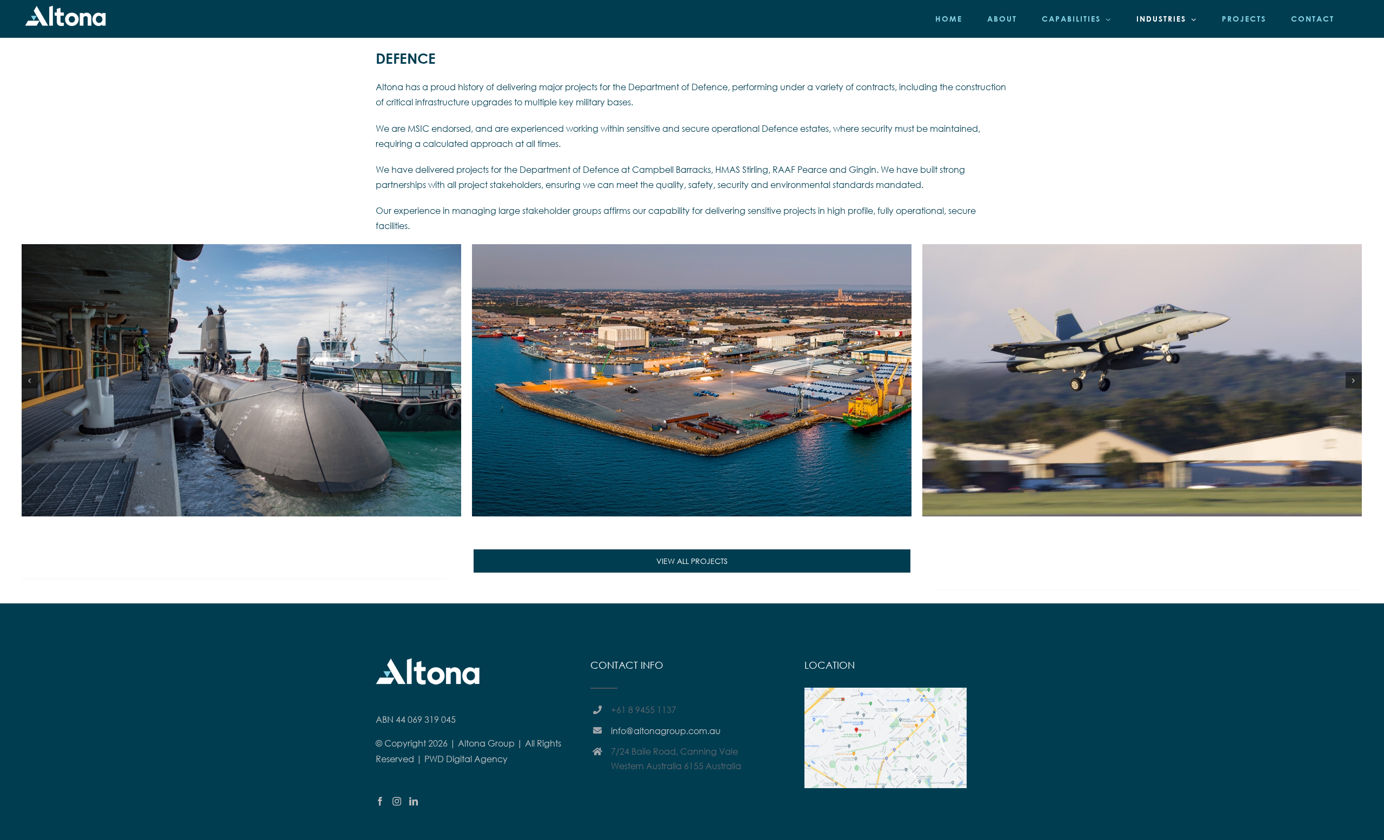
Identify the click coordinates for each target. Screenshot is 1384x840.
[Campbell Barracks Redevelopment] (241, 380)
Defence (219, 397)
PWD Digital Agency (466, 758)
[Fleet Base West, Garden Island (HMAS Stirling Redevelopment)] (691, 380)
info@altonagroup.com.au (666, 730)
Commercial (653, 397)
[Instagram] (396, 801)
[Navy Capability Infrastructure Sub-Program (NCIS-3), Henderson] (1142, 380)
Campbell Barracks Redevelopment (241, 364)
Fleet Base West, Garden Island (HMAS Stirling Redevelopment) (691, 364)
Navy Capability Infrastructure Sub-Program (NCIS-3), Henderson (1141, 364)
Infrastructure (257, 397)
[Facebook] (380, 801)
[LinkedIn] (413, 801)
